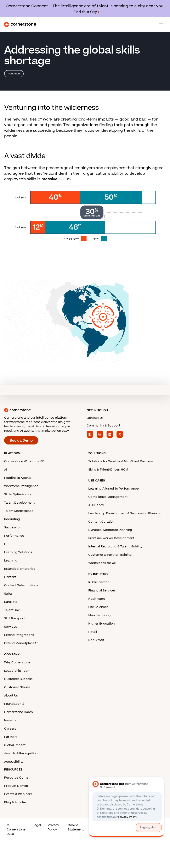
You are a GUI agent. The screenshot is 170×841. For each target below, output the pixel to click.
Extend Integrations (19, 635)
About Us (11, 695)
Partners (10, 737)
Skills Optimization (18, 494)
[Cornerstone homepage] (43, 410)
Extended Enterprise (19, 569)
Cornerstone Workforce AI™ (24, 461)
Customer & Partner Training (110, 555)
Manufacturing (99, 615)
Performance (14, 536)
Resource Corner (17, 777)
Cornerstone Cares (18, 712)
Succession (12, 527)
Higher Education (101, 623)
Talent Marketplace (18, 511)
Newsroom (12, 720)
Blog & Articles (15, 802)
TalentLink (11, 610)
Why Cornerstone (17, 662)
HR (6, 544)
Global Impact (15, 745)
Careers (10, 728)
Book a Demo (21, 440)
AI (5, 469)
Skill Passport (14, 618)
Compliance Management (108, 497)
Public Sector (98, 582)
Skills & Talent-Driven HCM (108, 469)
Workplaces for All (102, 563)
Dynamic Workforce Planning (110, 530)
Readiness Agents (18, 478)
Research (14, 73)
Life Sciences (98, 607)
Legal (37, 825)
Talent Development (19, 503)
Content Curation (101, 522)
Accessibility (13, 762)
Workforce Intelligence (21, 486)
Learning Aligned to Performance (113, 488)
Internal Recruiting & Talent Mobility (115, 546)
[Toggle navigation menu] (159, 24)
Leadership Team (17, 671)
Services (10, 627)
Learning (10, 560)
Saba (8, 593)
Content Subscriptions (21, 585)
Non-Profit (96, 640)
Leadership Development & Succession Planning (125, 513)
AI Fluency (96, 505)
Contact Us (95, 418)
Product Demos (16, 786)
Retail (92, 632)
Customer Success (18, 679)
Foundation (12, 704)
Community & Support (103, 425)
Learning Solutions (18, 552)
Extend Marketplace (19, 643)
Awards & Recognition (21, 753)
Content (10, 577)
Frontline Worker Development (111, 538)
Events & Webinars (18, 794)
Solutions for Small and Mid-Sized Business (120, 461)
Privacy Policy (53, 827)
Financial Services (102, 590)
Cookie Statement (76, 827)
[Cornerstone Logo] (20, 24)
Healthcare (96, 599)
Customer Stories (17, 687)
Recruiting (12, 519)
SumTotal (11, 602)
